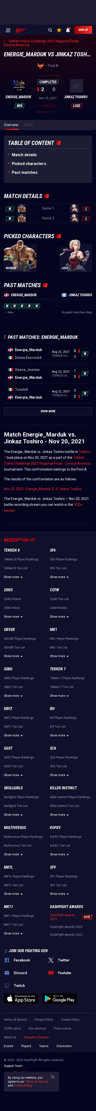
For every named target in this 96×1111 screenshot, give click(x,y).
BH (52, 708)
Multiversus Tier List (18, 845)
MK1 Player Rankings (64, 638)
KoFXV (55, 827)
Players (26, 1046)
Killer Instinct (63, 788)
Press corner (62, 1028)
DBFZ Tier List (13, 726)
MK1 (53, 629)
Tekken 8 (12, 550)
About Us (10, 1037)
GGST (8, 748)
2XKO (8, 590)
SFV (53, 867)
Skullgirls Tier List (16, 806)
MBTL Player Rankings (19, 876)
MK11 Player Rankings (19, 916)
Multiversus (15, 827)
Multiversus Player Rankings (23, 837)
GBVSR (9, 629)
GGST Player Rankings (19, 757)
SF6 (53, 550)
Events (8, 1046)
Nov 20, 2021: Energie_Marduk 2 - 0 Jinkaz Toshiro (43, 489)
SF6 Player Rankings (64, 559)
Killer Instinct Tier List (64, 806)
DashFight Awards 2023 (66, 927)
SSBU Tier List (13, 687)
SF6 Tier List (58, 568)
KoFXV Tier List (60, 845)
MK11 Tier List (13, 924)
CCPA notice (12, 1028)
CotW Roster (58, 608)
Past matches (25, 172)
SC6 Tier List (58, 766)
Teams (43, 1046)
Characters (64, 1046)
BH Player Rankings (63, 718)
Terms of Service (15, 1019)
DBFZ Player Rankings (19, 718)
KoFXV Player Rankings (65, 837)
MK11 (8, 906)
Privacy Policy (44, 1019)
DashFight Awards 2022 (66, 934)
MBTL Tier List (13, 885)
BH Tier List (57, 726)
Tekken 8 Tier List (16, 568)
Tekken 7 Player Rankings (67, 678)
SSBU (8, 669)
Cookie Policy (70, 1019)
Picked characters (29, 163)
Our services (37, 1028)
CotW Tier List (59, 599)
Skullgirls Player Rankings (21, 797)
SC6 (53, 748)
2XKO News (12, 608)
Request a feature (36, 1037)
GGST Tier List (13, 766)
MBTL (8, 867)
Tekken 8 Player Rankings (21, 559)
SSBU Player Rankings (19, 678)
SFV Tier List (58, 885)
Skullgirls (13, 788)
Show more (11, 577)
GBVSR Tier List (14, 647)
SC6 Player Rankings (64, 757)
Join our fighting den (28, 950)
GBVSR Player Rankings (20, 638)
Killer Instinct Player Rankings (70, 797)
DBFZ (8, 708)
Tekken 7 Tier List (62, 687)
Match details (24, 155)
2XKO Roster (12, 599)
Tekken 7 (58, 669)
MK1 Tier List (58, 647)
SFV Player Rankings (64, 876)
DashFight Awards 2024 (62, 917)
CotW (54, 590)
